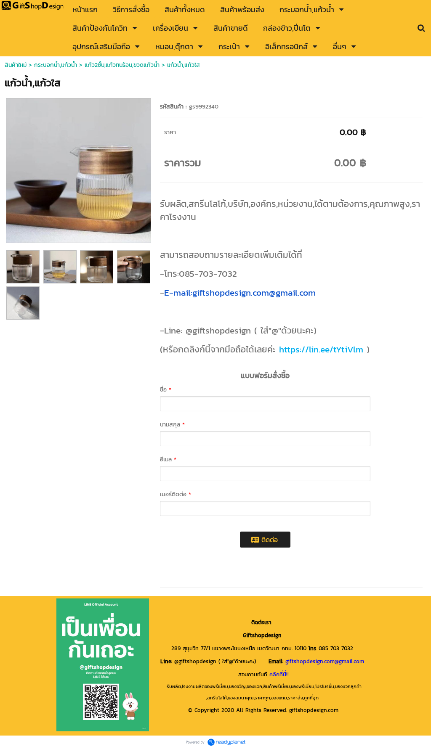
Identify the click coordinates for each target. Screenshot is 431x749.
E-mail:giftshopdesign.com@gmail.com (240, 292)
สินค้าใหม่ (16, 65)
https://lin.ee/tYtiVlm (321, 349)
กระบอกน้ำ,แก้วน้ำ (55, 65)
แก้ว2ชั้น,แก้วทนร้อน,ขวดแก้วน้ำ (122, 65)
